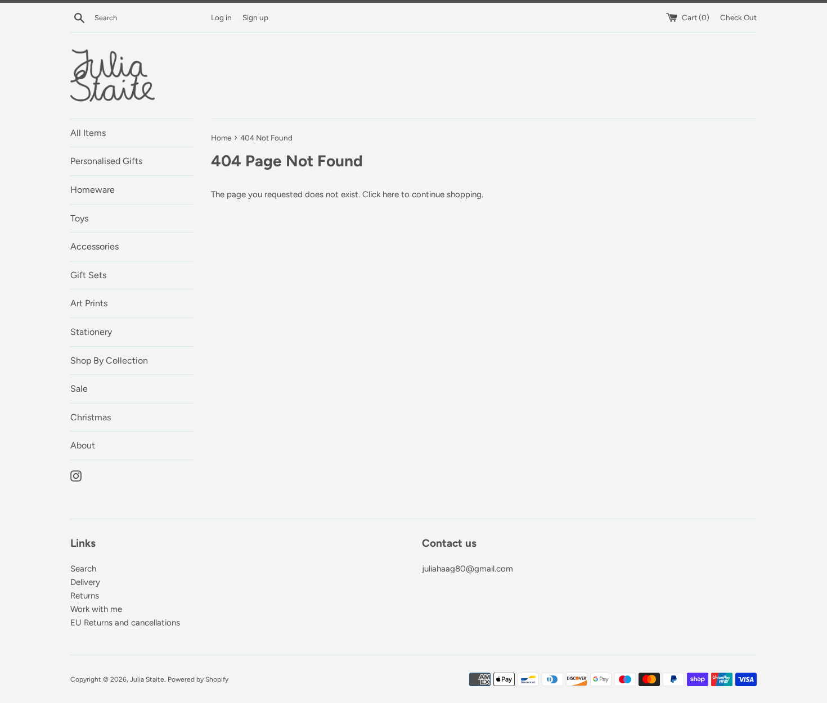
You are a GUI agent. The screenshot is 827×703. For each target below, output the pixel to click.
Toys (79, 218)
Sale (79, 388)
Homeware (92, 189)
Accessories (94, 246)
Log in (221, 17)
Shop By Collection (109, 360)
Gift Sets (88, 275)
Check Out (738, 17)
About (82, 445)
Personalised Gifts (106, 161)
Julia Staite (147, 679)
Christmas (90, 417)
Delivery (85, 582)
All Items (88, 133)
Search (83, 569)
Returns (84, 596)
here (391, 194)
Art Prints (88, 303)
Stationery (91, 331)
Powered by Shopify (198, 679)
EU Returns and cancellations (125, 623)
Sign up (255, 17)
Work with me (96, 609)
